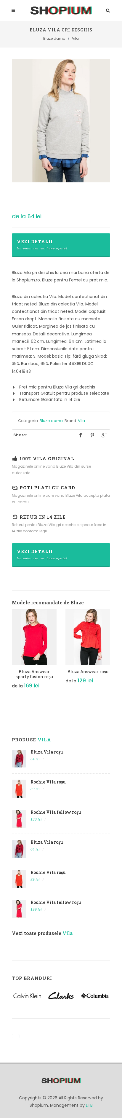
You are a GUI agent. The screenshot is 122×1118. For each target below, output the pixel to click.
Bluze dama (51, 420)
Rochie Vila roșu (48, 782)
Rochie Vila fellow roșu (55, 812)
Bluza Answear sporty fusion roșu (34, 674)
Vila (81, 420)
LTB (89, 1105)
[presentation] (6, 652)
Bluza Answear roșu (88, 671)
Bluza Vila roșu (46, 752)
